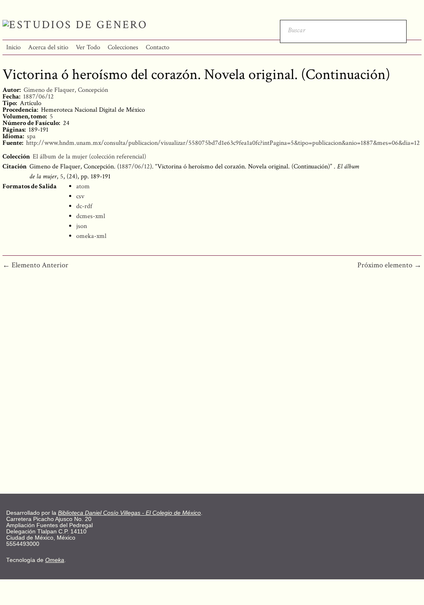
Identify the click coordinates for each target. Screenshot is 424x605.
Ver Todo (88, 47)
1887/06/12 (38, 96)
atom (83, 186)
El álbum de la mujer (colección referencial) (89, 156)
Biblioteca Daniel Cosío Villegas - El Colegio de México (129, 513)
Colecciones (123, 47)
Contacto (157, 47)
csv (80, 196)
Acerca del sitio (48, 47)
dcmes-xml (90, 216)
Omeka (54, 560)
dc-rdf (84, 206)
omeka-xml (91, 236)
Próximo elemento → (389, 265)
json (81, 226)
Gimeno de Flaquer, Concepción (66, 90)
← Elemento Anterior (35, 265)
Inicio (13, 47)
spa (31, 136)
